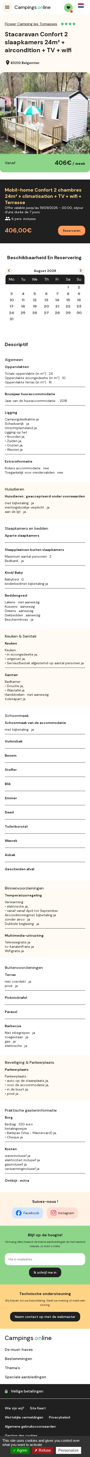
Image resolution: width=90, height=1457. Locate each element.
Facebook (31, 1213)
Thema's (12, 1367)
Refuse (44, 1450)
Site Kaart (38, 1408)
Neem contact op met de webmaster (45, 1317)
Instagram (66, 1213)
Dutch (81, 5)
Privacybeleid (59, 1417)
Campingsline (32, 7)
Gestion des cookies (21, 1435)
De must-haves (19, 1349)
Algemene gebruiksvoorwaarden (30, 1426)
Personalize (68, 1450)
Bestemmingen (18, 1358)
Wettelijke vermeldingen (24, 1417)
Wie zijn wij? (14, 1408)
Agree (21, 1450)
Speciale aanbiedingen (25, 1377)
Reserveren (71, 230)
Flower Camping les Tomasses (31, 23)
